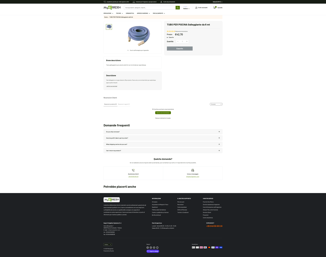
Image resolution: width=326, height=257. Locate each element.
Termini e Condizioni (183, 212)
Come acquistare (182, 207)
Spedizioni (155, 207)
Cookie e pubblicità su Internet (160, 212)
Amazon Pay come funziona (210, 210)
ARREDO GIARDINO (142, 13)
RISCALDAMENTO (158, 13)
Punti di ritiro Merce (208, 202)
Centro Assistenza (208, 217)
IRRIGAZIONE (107, 13)
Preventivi (205, 215)
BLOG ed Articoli (156, 215)
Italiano (106, 244)
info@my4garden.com (192, 176)
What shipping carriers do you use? (116, 144)
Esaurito (179, 48)
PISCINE (118, 13)
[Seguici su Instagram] (154, 247)
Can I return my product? (113, 150)
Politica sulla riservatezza (159, 210)
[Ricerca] (178, 7)
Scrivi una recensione (163, 112)
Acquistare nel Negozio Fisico (160, 204)
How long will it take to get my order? (117, 138)
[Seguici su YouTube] (157, 247)
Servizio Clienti (207, 212)
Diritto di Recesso (182, 210)
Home (106, 17)
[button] (171, 31)
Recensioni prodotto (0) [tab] (110, 104)
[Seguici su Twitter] (151, 247)
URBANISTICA (130, 13)
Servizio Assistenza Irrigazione (211, 204)
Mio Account (180, 202)
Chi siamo (154, 202)
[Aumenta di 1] (187, 41)
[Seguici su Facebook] (147, 247)
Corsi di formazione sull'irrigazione (212, 207)
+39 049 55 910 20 (133, 176)
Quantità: (170, 41)
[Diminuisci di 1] (178, 41)
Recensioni (180, 204)
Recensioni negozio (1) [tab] (124, 104)
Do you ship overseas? (113, 131)
